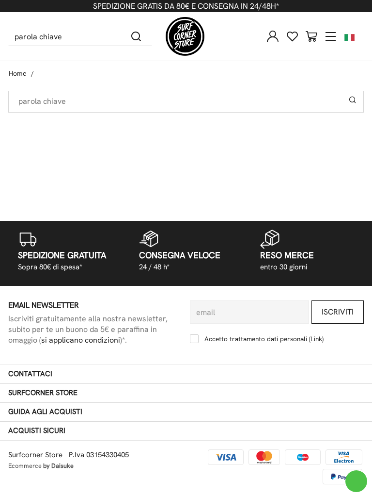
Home (18, 73)
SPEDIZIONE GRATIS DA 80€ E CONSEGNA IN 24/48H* (186, 6)
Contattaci (30, 374)
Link (316, 338)
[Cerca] (136, 36)
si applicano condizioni (80, 340)
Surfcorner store (43, 393)
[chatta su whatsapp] (356, 481)
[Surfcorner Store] (185, 36)
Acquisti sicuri (36, 430)
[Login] (273, 36)
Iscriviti (338, 312)
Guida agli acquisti (45, 411)
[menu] (331, 36)
